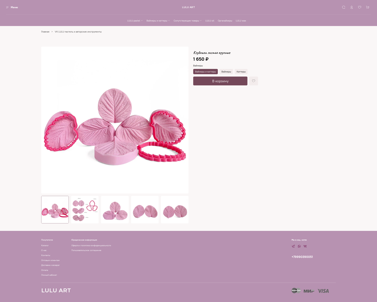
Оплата (44, 270)
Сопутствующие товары (186, 20)
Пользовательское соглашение (86, 250)
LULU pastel (133, 20)
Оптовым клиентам (50, 260)
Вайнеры (198, 65)
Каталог (45, 245)
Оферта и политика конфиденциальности (91, 245)
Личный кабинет (49, 275)
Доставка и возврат (50, 265)
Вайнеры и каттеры (157, 20)
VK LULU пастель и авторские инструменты (78, 31)
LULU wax (241, 20)
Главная (45, 31)
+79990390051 (302, 257)
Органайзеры (225, 20)
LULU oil (209, 20)
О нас (44, 250)
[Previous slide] (45, 120)
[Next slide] (183, 120)
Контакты (45, 255)
